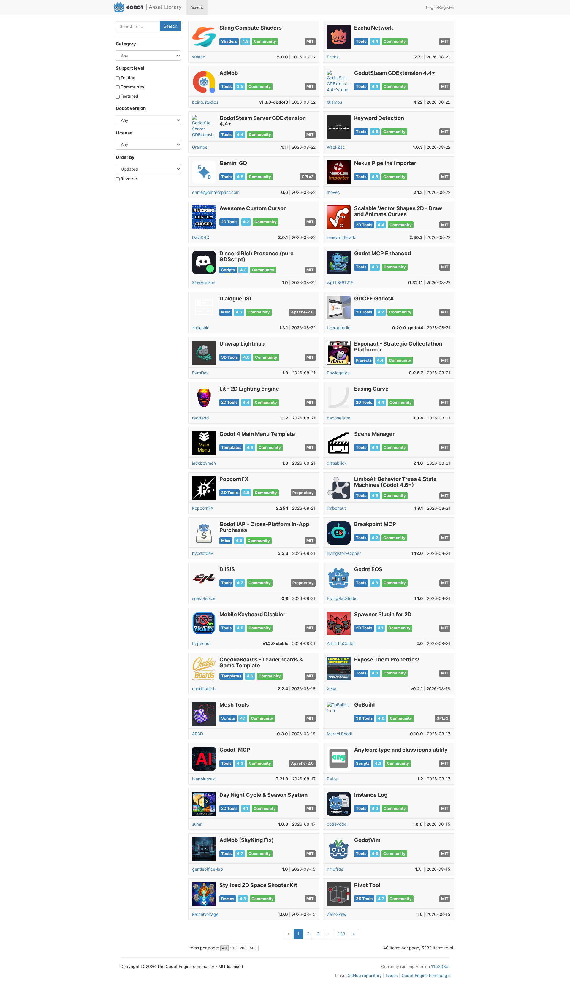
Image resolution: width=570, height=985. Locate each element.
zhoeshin (200, 327)
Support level (130, 68)
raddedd (200, 417)
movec (333, 192)
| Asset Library (163, 7)
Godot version (131, 108)
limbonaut (336, 508)
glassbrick (337, 462)
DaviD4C (200, 237)
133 (341, 933)
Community (132, 86)
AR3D (197, 733)
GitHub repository (365, 975)
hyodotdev (202, 553)
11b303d (440, 966)
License (124, 133)
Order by (125, 157)
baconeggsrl (339, 417)
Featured (129, 96)
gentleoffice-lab (207, 869)
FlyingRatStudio (342, 598)
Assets (196, 7)
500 (253, 948)
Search (170, 25)
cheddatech (204, 688)
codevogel (337, 823)
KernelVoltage (205, 914)
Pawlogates (338, 372)
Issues (392, 975)
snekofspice (204, 598)
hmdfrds (335, 869)
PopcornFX (202, 508)
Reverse (128, 178)
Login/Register (440, 7)
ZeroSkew (336, 914)
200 (243, 948)
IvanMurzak (203, 778)
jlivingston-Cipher (344, 553)
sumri (197, 823)
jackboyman (204, 462)
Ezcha (333, 56)
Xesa (331, 688)
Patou (332, 778)
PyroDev (200, 372)
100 (233, 948)
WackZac (336, 147)
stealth (198, 56)
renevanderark (341, 237)
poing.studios (205, 101)
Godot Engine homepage (426, 975)
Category (126, 44)
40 (224, 948)
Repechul (201, 643)
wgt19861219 (340, 282)
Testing (128, 77)
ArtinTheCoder (341, 643)
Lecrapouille (338, 327)
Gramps (334, 101)
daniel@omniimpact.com (216, 192)
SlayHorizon (203, 282)
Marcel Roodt (340, 733)
